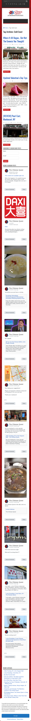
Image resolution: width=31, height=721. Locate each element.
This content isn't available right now (14, 175)
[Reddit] (18, 4)
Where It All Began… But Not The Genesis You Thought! (15, 39)
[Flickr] (14, 4)
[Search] (26, 1)
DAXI (6, 226)
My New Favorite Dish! (9, 674)
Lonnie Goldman (10, 509)
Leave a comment (16, 81)
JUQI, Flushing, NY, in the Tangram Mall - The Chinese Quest (15, 436)
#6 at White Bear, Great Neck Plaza (12, 680)
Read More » (7, 71)
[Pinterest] (12, 4)
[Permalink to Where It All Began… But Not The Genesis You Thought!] (15, 59)
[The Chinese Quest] (15, 15)
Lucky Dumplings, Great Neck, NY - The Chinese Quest (15, 594)
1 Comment (14, 122)
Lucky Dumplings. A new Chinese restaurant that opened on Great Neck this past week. (16, 640)
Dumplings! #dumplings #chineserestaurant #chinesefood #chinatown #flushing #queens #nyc (15, 297)
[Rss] (6, 4)
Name (4, 151)
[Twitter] (10, 4)
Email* (4, 155)
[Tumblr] (22, 4)
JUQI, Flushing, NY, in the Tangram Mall (13, 671)
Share (24, 189)
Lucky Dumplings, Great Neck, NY (12, 673)
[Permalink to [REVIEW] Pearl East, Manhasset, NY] (15, 137)
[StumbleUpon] (20, 4)
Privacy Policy (20, 719)
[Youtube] (16, 4)
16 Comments (15, 44)
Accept (15, 715)
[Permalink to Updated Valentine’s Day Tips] (15, 95)
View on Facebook (10, 189)
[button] (28, 700)
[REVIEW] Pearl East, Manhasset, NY (12, 117)
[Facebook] (8, 4)
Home (6, 28)
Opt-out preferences (11, 719)
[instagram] (24, 4)
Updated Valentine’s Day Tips (15, 78)
